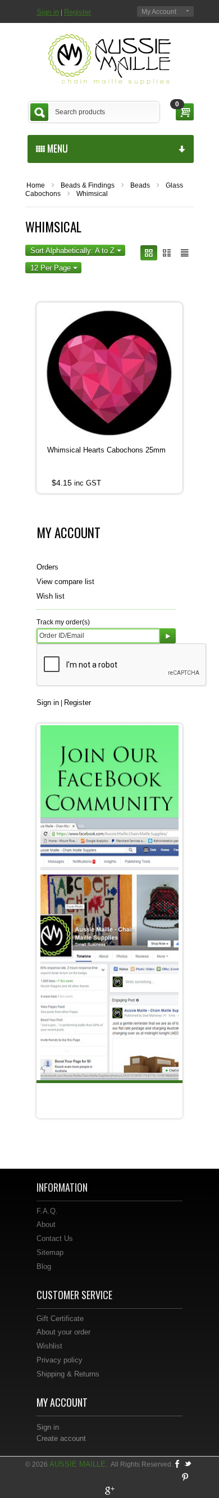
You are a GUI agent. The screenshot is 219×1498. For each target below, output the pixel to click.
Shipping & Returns (67, 1374)
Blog (43, 1266)
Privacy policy (59, 1360)
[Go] (168, 635)
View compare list (65, 581)
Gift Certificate (60, 1318)
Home (35, 185)
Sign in (47, 12)
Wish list (50, 596)
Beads (140, 185)
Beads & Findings (88, 185)
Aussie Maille (77, 1464)
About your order (63, 1332)
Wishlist (49, 1346)
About (46, 1224)
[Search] (39, 112)
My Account (159, 12)
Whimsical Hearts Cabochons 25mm (106, 450)
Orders (47, 567)
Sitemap (49, 1252)
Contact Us (54, 1238)
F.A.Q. (47, 1211)
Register (77, 12)
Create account (61, 1438)
